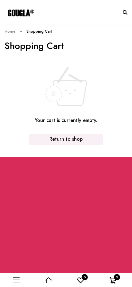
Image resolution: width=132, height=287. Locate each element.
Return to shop (66, 139)
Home (10, 31)
